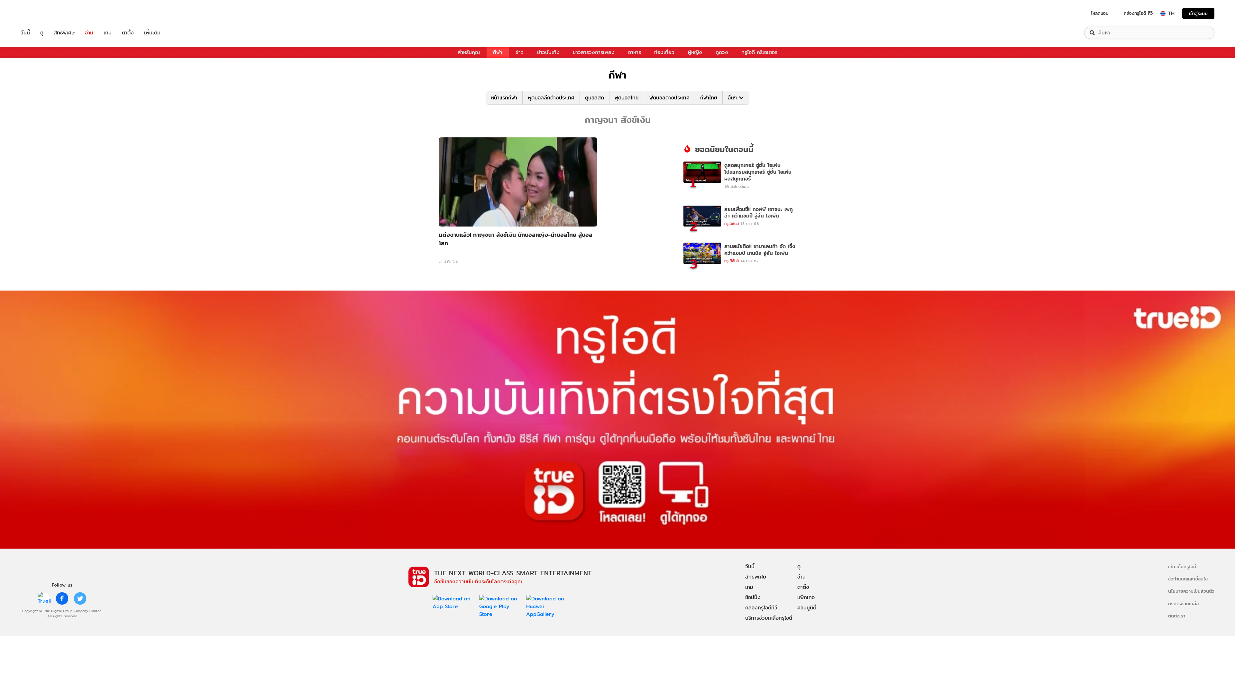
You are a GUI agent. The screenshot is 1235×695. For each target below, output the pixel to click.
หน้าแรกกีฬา (504, 98)
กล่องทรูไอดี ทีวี (1138, 13)
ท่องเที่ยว (664, 52)
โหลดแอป (1100, 13)
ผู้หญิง (695, 52)
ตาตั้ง (128, 33)
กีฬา (497, 52)
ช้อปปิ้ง (753, 597)
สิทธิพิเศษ (64, 33)
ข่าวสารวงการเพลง (594, 52)
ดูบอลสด (594, 98)
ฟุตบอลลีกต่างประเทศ (551, 98)
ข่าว (520, 52)
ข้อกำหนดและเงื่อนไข (1188, 578)
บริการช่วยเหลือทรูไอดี (768, 618)
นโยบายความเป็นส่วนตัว (1191, 591)
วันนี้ (25, 33)
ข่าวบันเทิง (548, 52)
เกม (108, 33)
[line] (44, 598)
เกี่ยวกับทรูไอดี (1182, 566)
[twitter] (80, 598)
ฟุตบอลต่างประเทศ (669, 98)
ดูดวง (722, 52)
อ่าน (89, 33)
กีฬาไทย (708, 98)
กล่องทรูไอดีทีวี (761, 608)
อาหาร (634, 52)
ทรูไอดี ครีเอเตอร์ (759, 52)
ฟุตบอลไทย (627, 98)
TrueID (40, 13)
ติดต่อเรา (1176, 615)
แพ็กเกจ (806, 597)
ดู (41, 33)
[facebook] (62, 598)
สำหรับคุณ (469, 52)
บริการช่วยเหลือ (1183, 603)
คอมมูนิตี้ (806, 608)
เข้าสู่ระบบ (1198, 13)
